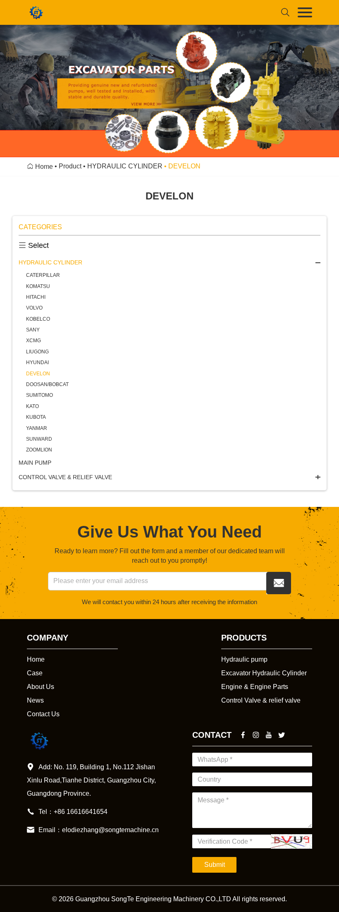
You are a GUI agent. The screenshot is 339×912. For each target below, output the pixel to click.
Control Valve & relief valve (261, 700)
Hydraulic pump (244, 659)
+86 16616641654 (80, 811)
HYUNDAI (37, 362)
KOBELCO (38, 319)
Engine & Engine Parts (254, 686)
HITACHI (35, 297)
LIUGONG (37, 352)
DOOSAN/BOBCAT (47, 384)
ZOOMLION (39, 450)
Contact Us (43, 714)
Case (35, 673)
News (35, 700)
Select (34, 245)
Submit (214, 864)
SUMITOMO (39, 395)
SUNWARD (39, 439)
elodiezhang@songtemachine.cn (110, 829)
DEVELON (38, 374)
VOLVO (34, 308)
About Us (40, 686)
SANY (33, 330)
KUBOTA (36, 417)
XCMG (33, 340)
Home (44, 166)
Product (70, 166)
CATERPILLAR (43, 275)
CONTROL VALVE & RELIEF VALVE (65, 477)
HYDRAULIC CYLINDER (124, 166)
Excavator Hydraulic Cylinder (264, 673)
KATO (32, 406)
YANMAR (36, 428)
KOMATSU (38, 286)
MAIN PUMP (35, 462)
